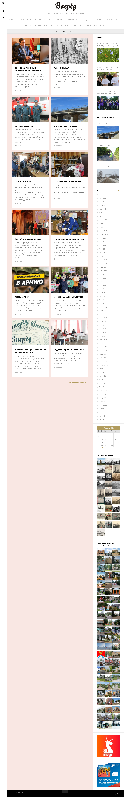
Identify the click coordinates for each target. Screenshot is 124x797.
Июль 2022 (102, 372)
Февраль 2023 (103, 347)
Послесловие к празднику (36, 20)
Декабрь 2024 (103, 267)
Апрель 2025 (103, 252)
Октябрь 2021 (103, 405)
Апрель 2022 (103, 383)
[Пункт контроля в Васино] (108, 176)
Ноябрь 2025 (103, 227)
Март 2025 (102, 256)
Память (74, 26)
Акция (86, 20)
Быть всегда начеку (24, 126)
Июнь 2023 (102, 332)
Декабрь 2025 (103, 223)
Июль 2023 (102, 329)
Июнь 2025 (102, 245)
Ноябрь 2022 (103, 358)
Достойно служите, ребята (28, 239)
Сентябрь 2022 (103, 365)
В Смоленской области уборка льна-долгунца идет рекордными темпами (107, 45)
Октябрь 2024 (103, 274)
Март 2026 (102, 213)
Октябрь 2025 (103, 231)
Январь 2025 (103, 263)
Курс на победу (61, 68)
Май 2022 (102, 379)
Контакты (60, 20)
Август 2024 (102, 281)
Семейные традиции (59, 175)
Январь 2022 (103, 394)
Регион (11, 20)
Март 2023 (102, 343)
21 (108, 442)
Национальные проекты (60, 26)
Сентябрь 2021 (103, 409)
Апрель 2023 (103, 340)
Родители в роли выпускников (69, 350)
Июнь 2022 (102, 376)
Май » (103, 448)
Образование (57, 343)
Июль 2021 (102, 416)
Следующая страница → (78, 382)
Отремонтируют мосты (65, 126)
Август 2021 (102, 412)
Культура (20, 20)
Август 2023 (102, 325)
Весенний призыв (19, 290)
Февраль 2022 (103, 390)
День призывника (19, 232)
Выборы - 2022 (18, 343)
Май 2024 (102, 292)
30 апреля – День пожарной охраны (26, 119)
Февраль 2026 (103, 216)
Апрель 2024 (103, 296)
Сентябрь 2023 (103, 321)
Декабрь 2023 (103, 310)
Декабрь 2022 (103, 354)
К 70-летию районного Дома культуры (105, 20)
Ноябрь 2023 (103, 314)
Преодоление (18, 175)
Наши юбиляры (85, 26)
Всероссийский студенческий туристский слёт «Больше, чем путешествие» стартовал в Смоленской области (106, 93)
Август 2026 (102, 194)
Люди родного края (74, 20)
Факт (50, 20)
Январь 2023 (103, 350)
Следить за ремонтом (104, 145)
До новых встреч (23, 181)
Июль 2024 (102, 285)
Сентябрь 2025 (103, 234)
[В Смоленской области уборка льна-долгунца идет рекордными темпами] (108, 55)
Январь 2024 (103, 307)
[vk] (3, 17)
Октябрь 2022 (103, 361)
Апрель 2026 (103, 209)
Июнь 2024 (102, 289)
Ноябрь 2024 (103, 271)
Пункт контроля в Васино (105, 167)
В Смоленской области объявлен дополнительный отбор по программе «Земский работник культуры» (107, 69)
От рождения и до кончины (67, 181)
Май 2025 (102, 249)
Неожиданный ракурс (60, 232)
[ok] (3, 11)
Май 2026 (102, 205)
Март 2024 (102, 300)
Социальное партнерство (61, 290)
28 (108, 445)
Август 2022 (102, 369)
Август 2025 (102, 238)
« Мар (99, 448)
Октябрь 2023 (103, 318)
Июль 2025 (102, 242)
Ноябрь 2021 (103, 401)
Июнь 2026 (102, 202)
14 (108, 439)
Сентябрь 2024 (103, 278)
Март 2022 (102, 387)
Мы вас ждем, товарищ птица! (69, 297)
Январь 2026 (103, 220)
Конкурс (28, 26)
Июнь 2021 (102, 419)
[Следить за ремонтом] (108, 154)
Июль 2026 (102, 198)
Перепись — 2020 (100, 26)
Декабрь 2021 (103, 398)
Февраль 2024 (103, 303)
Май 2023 (102, 336)
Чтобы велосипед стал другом (69, 239)
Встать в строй (22, 297)
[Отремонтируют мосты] (108, 132)
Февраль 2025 (103, 260)
